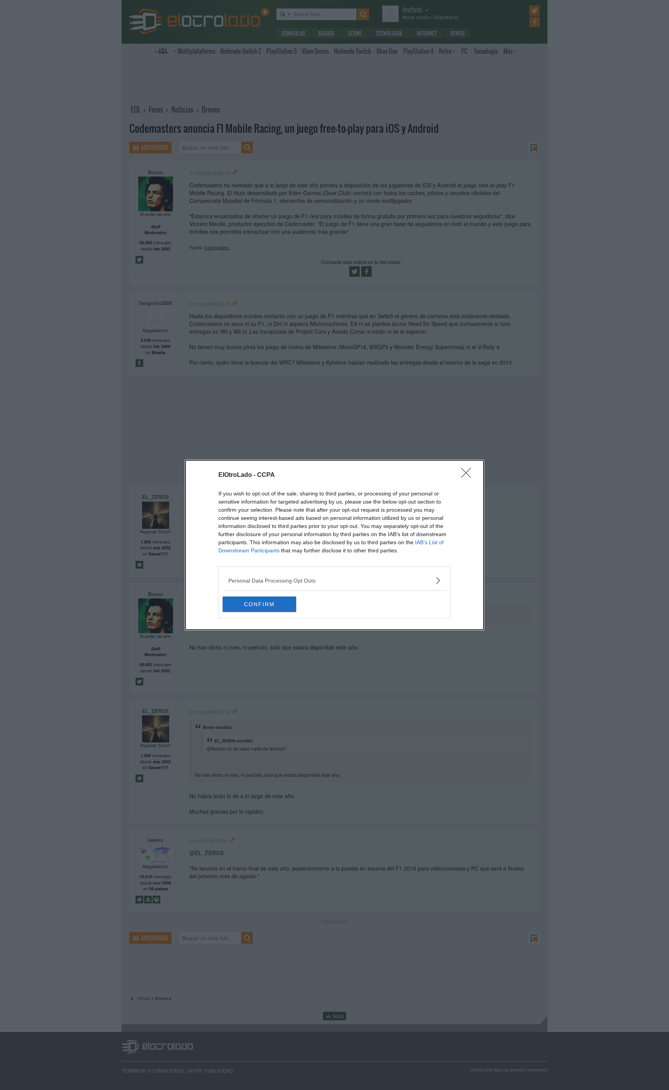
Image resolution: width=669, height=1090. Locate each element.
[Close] (468, 475)
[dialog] (334, 545)
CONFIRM (259, 604)
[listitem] (334, 580)
